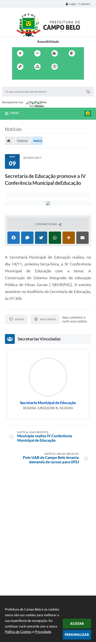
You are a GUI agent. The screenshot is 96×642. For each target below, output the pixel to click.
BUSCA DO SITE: (16, 84)
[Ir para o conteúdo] (69, 67)
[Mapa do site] (37, 66)
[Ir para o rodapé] (39, 77)
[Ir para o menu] (17, 77)
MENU (14, 113)
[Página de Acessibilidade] (55, 66)
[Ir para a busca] (28, 77)
